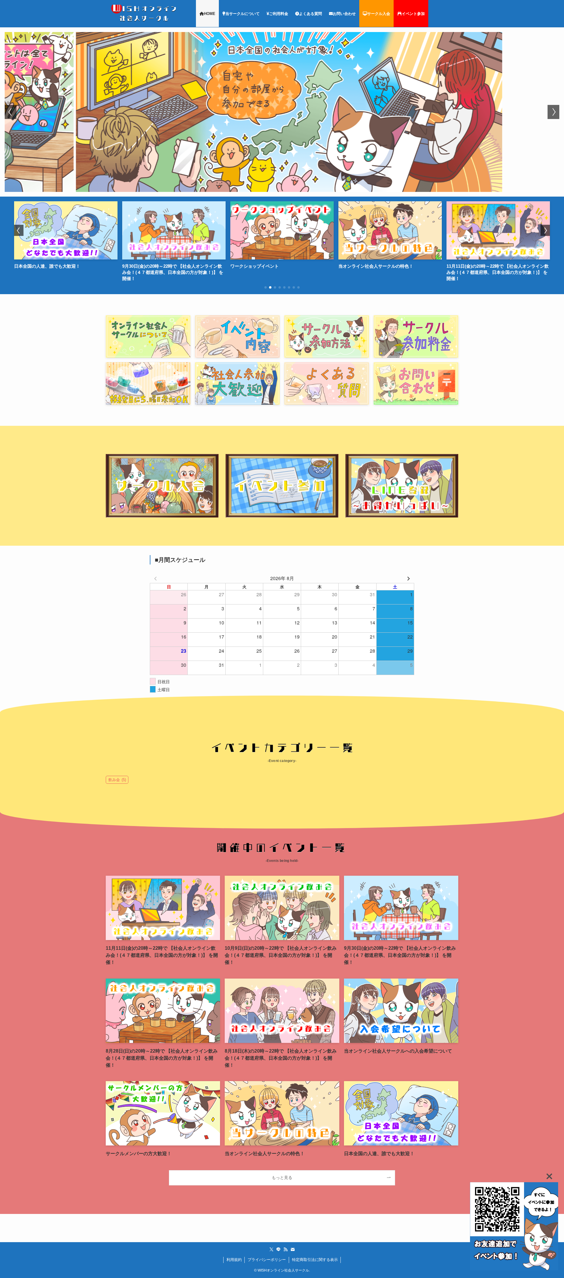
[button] (10, 112)
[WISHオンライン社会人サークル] (145, 13)
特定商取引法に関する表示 (315, 1259)
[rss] (285, 1249)
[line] (278, 1249)
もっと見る (282, 1177)
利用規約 (234, 1259)
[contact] (292, 1249)
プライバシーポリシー (267, 1259)
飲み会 (117, 780)
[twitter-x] (271, 1249)
